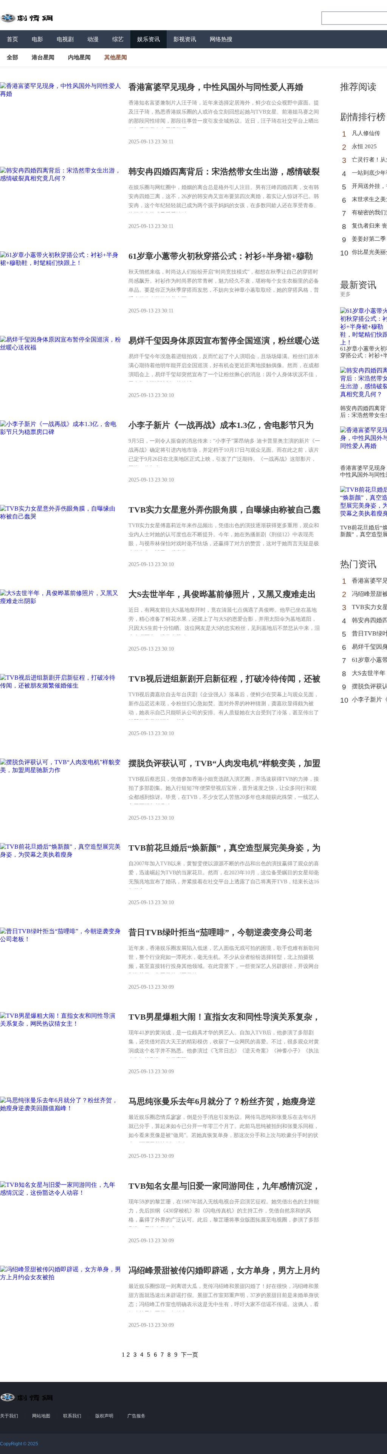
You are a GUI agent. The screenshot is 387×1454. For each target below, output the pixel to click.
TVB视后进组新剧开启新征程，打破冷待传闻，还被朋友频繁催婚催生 (224, 683)
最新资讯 (358, 285)
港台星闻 (43, 57)
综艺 (118, 39)
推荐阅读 (358, 87)
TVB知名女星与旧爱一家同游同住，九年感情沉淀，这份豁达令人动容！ (224, 1190)
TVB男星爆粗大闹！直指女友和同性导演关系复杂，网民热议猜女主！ (224, 1021)
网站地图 (41, 1416)
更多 (345, 294)
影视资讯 (184, 39)
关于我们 (9, 1416)
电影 (37, 39)
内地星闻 (79, 57)
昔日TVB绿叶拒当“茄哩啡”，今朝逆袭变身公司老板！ (220, 937)
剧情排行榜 (362, 117)
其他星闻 (115, 57)
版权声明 (104, 1416)
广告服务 (136, 1416)
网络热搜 (221, 39)
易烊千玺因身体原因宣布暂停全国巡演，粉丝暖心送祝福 (224, 345)
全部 (12, 57)
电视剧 (65, 39)
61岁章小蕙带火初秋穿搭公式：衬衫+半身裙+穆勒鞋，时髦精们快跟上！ (220, 260)
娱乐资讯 (148, 39)
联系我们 (72, 1416)
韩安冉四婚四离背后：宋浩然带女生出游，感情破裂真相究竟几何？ (224, 176)
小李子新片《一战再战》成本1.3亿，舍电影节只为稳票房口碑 (221, 429)
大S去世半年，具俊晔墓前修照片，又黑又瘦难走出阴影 (222, 598)
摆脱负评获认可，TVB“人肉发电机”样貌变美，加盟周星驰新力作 (224, 768)
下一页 (189, 1354)
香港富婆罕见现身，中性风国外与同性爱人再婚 (215, 87)
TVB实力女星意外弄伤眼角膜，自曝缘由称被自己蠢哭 (224, 514)
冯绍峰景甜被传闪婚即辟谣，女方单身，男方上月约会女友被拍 (224, 1275)
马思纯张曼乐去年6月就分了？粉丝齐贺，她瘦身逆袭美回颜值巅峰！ (222, 1106)
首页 (12, 39)
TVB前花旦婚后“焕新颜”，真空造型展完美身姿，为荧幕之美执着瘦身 (224, 852)
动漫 (93, 39)
